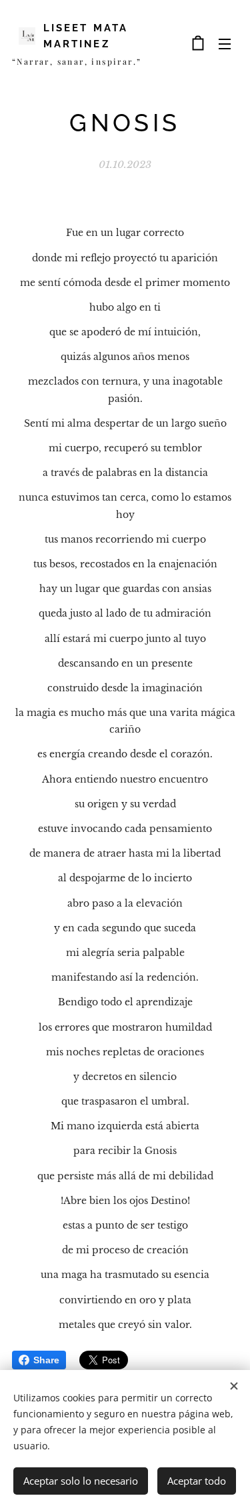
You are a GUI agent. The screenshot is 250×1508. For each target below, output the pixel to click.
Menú (224, 43)
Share (46, 1360)
